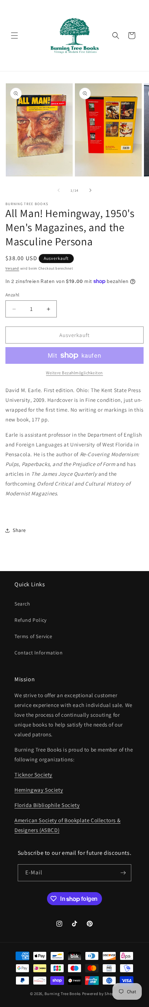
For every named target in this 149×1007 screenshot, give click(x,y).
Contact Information (38, 652)
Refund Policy (30, 620)
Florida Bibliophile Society (47, 805)
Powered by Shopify (100, 993)
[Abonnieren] (123, 872)
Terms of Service (33, 636)
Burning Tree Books (62, 993)
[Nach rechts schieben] (90, 190)
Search (22, 603)
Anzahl (12, 295)
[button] (14, 35)
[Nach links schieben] (59, 190)
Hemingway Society (38, 789)
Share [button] (19, 530)
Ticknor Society (33, 774)
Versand (12, 268)
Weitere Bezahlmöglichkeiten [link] (74, 372)
